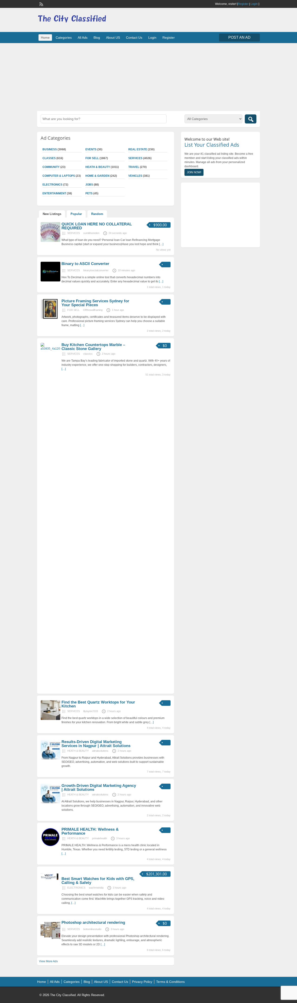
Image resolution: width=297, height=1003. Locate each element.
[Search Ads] (250, 118)
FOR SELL (92, 158)
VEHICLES (135, 175)
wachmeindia (96, 887)
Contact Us (134, 37)
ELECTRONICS (52, 184)
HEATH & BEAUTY (97, 167)
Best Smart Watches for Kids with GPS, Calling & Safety (97, 881)
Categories (64, 37)
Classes (49, 158)
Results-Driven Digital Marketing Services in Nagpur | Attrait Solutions (95, 744)
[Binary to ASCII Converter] (50, 280)
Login (254, 4)
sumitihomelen (91, 233)
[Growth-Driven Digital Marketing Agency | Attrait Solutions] (50, 802)
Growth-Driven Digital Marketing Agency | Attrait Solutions (98, 787)
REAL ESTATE (137, 149)
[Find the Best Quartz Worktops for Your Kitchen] (50, 719)
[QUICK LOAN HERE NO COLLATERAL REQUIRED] (50, 241)
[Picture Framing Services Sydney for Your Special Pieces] (50, 317)
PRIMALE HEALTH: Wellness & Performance (90, 831)
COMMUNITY (51, 167)
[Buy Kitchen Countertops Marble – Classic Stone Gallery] (50, 348)
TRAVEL (133, 167)
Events (91, 149)
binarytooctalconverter (96, 270)
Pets (89, 193)
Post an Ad (239, 37)
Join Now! (194, 172)
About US (113, 37)
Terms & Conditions (170, 982)
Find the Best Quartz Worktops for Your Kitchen (98, 704)
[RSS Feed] (41, 4)
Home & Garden (97, 175)
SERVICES (135, 158)
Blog (97, 37)
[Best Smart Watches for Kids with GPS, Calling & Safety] (50, 880)
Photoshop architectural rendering (93, 922)
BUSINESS (49, 149)
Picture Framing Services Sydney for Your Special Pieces (95, 303)
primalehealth (99, 838)
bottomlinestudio (92, 929)
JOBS (89, 184)
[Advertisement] (148, 76)
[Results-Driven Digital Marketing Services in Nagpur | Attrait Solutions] (50, 758)
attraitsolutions (100, 750)
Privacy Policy (142, 982)
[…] (161, 244)
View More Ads (48, 961)
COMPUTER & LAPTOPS (58, 175)
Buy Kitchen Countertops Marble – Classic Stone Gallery (93, 347)
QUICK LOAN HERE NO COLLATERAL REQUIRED (96, 226)
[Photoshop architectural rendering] (50, 939)
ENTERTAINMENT (54, 193)
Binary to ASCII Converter (85, 264)
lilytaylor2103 (90, 711)
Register (243, 4)
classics (88, 353)
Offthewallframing (93, 310)
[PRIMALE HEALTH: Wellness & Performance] (50, 846)
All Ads (82, 37)
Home (45, 37)
